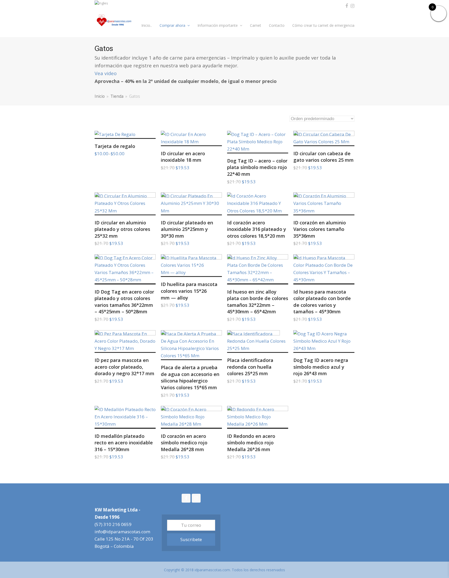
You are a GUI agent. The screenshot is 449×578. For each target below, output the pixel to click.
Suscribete (191, 539)
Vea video (106, 73)
